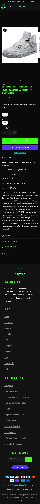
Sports (7, 339)
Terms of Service (12, 426)
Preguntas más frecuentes (16, 396)
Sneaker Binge (18, 485)
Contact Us (9, 363)
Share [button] (6, 254)
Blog (6, 357)
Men (5, 123)
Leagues (8, 345)
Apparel (7, 328)
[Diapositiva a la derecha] (24, 80)
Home (6, 316)
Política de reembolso (24, 489)
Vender (7, 408)
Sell (6, 369)
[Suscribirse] (28, 459)
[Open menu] (24, 6)
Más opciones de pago (20, 152)
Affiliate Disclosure (13, 443)
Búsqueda (8, 385)
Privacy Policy (10, 420)
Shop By (8, 351)
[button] (10, 6)
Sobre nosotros (11, 391)
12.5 (5, 114)
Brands (7, 333)
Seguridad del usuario (14, 414)
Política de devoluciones (15, 402)
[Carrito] (20, 6)
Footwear (8, 322)
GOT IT (20, 501)
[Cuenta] (15, 6)
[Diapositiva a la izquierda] (15, 80)
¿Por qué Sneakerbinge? (15, 438)
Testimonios (10, 432)
